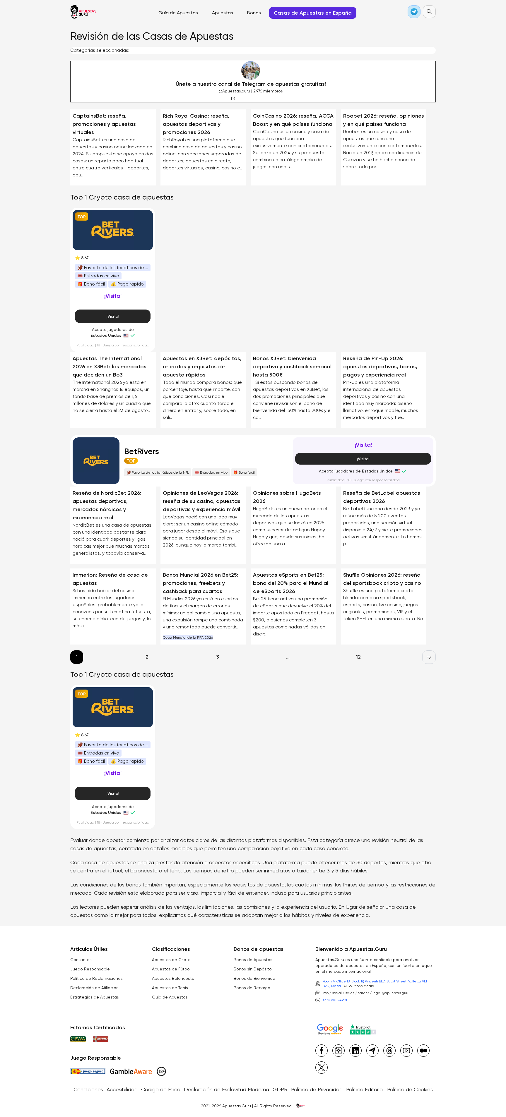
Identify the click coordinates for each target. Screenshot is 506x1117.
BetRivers (141, 451)
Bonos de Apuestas (253, 959)
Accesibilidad (122, 1089)
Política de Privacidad (317, 1089)
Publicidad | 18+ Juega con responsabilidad (112, 345)
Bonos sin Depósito (253, 969)
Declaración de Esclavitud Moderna (226, 1089)
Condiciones (88, 1089)
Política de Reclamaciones (96, 978)
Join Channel (260, 98)
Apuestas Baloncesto (173, 978)
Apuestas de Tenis (170, 987)
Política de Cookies (410, 1089)
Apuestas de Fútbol (171, 969)
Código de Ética (160, 1089)
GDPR (280, 1089)
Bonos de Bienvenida (254, 978)
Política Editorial (365, 1089)
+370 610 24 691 (334, 1000)
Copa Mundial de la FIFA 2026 (188, 637)
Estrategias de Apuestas (94, 997)
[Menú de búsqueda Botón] (429, 11)
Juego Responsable (90, 969)
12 (358, 657)
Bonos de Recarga (252, 987)
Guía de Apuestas (170, 997)
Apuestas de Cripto (171, 959)
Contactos (81, 959)
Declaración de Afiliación (94, 987)
